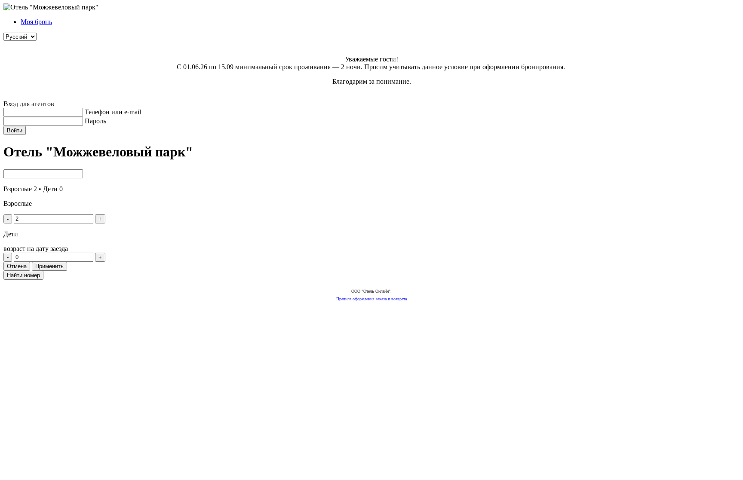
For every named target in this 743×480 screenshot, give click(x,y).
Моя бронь (36, 21)
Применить (49, 266)
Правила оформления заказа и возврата (371, 299)
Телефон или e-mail (113, 112)
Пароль (95, 121)
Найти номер (23, 275)
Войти (14, 130)
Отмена (17, 266)
